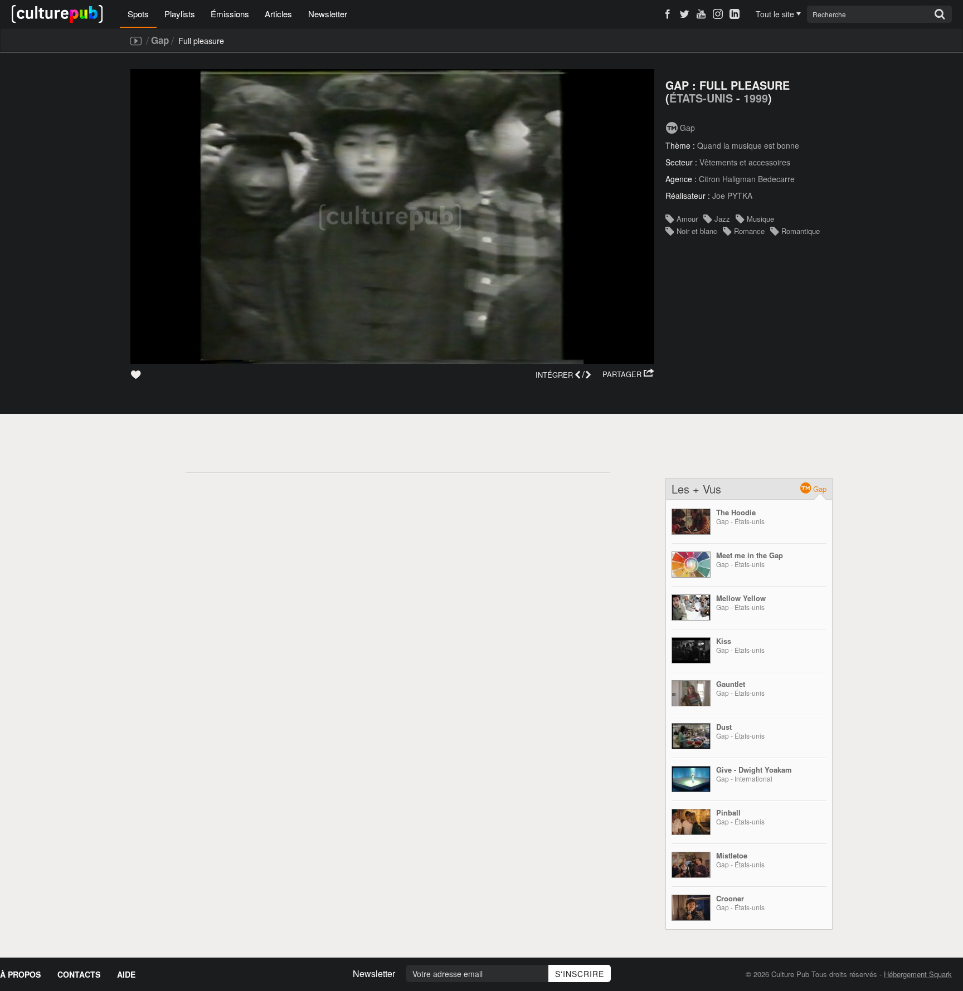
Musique (760, 218)
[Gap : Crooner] (691, 908)
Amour (687, 218)
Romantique (800, 231)
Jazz (722, 218)
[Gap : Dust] (691, 736)
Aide (126, 974)
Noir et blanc (697, 231)
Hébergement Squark (918, 974)
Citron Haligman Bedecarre (747, 178)
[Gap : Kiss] (691, 650)
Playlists (179, 13)
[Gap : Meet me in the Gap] (691, 564)
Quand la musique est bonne (748, 145)
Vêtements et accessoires (744, 162)
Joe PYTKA (732, 195)
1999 (755, 98)
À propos (20, 974)
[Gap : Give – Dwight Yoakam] (691, 779)
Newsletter (327, 13)
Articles (278, 13)
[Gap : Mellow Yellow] (691, 607)
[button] (628, 374)
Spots (138, 13)
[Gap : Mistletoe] (691, 865)
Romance (749, 231)
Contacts (78, 974)
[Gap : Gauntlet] (691, 693)
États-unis (701, 98)
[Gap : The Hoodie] (691, 522)
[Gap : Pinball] (691, 822)
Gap (160, 40)
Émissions (230, 13)
